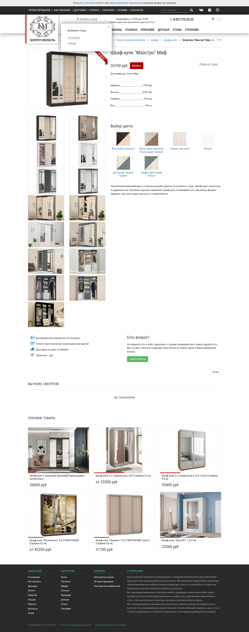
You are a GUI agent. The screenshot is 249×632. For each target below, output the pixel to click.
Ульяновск (74, 37)
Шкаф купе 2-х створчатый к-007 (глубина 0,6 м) (123, 475)
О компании (34, 577)
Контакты (137, 10)
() (218, 19)
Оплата (94, 10)
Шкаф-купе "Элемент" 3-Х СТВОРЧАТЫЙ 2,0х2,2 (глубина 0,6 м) (122, 542)
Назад (216, 371)
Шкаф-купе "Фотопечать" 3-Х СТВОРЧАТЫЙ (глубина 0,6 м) (54, 542)
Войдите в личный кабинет (88, 2)
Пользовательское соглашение (110, 625)
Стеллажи (192, 29)
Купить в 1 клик (209, 64)
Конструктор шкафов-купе (107, 586)
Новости (32, 604)
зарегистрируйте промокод (124, 2)
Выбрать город (88, 19)
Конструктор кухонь (104, 577)
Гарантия (108, 10)
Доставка (80, 10)
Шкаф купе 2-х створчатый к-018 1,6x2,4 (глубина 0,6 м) (190, 477)
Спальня (131, 29)
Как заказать (62, 10)
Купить (136, 65)
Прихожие (147, 29)
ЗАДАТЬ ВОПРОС (137, 359)
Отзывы (122, 10)
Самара (72, 43)
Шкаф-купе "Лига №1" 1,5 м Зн (179, 540)
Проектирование (39, 10)
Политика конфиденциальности (75, 625)
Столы (177, 29)
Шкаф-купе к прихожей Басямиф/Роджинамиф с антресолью (57, 477)
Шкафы (117, 29)
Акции (31, 613)
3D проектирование (103, 581)
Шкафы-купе (170, 40)
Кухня (64, 577)
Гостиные (65, 581)
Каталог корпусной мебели (131, 40)
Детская (163, 29)
